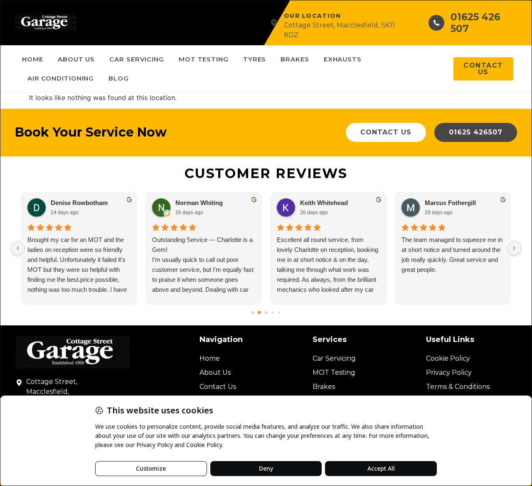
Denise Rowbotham (79, 202)
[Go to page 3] (272, 313)
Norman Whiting (199, 202)
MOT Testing (204, 59)
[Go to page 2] (266, 312)
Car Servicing (136, 59)
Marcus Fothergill (450, 202)
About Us (76, 59)
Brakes (295, 59)
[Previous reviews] (18, 248)
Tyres (254, 59)
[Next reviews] (514, 248)
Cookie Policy (448, 358)
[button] (386, 132)
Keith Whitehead (324, 202)
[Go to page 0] (252, 312)
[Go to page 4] (279, 312)
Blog (118, 78)
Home (32, 59)
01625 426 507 (475, 22)
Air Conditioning (60, 78)
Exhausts (343, 59)
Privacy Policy (449, 372)
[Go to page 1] (259, 312)
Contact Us (218, 387)
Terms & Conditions (458, 387)
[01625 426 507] (436, 23)
